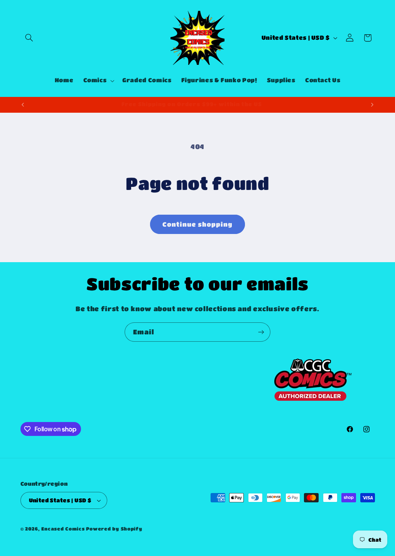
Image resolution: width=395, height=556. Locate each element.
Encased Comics (62, 528)
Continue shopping (197, 224)
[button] (29, 38)
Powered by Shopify (114, 528)
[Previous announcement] (22, 104)
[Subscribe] (261, 331)
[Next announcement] (372, 104)
